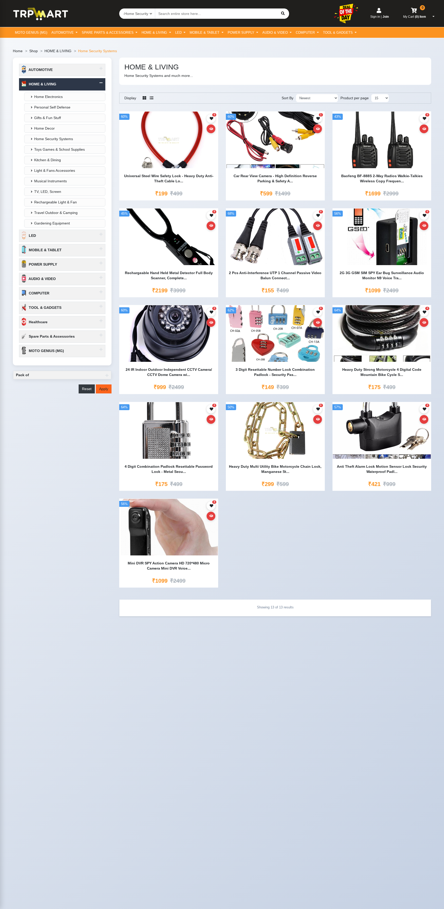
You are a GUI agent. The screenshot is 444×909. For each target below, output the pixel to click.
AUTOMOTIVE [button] (40, 70)
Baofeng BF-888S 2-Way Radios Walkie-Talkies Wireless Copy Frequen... (382, 178)
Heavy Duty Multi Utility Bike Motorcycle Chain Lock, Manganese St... (275, 469)
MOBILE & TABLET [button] (45, 250)
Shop (33, 51)
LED (179, 32)
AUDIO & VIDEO (275, 32)
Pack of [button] (22, 375)
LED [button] (32, 235)
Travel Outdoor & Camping (56, 213)
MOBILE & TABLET (205, 32)
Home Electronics (48, 97)
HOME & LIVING (155, 32)
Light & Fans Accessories (54, 170)
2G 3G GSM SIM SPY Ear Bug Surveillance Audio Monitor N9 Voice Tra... (382, 275)
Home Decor (44, 128)
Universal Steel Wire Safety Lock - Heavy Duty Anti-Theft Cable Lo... (169, 178)
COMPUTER (306, 32)
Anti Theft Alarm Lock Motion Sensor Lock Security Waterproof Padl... (382, 469)
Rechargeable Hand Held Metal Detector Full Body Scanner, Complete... (169, 275)
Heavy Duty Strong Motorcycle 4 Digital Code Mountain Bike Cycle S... (381, 372)
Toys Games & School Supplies (59, 149)
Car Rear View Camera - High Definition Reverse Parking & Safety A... (275, 178)
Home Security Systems (53, 139)
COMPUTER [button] (38, 293)
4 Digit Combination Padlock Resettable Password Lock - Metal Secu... (169, 469)
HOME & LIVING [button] (42, 84)
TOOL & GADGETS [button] (44, 307)
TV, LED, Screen (47, 192)
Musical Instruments (50, 181)
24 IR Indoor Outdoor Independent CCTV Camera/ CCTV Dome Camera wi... (169, 372)
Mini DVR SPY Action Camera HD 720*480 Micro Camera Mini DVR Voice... (169, 565)
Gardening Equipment (52, 223)
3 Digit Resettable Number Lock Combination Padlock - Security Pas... (275, 372)
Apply (103, 389)
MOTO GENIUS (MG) (31, 32)
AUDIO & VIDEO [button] (42, 279)
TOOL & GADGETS (338, 32)
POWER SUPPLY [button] (42, 264)
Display (130, 98)
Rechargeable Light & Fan (55, 202)
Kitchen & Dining (47, 160)
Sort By (287, 98)
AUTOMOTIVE (63, 32)
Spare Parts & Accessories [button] (51, 336)
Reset (86, 389)
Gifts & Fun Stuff (47, 118)
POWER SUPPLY (241, 32)
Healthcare (38, 322)
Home (18, 51)
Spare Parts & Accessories (108, 32)
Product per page (354, 98)
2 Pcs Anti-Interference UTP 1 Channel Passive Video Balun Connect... (275, 275)
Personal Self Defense (52, 107)
